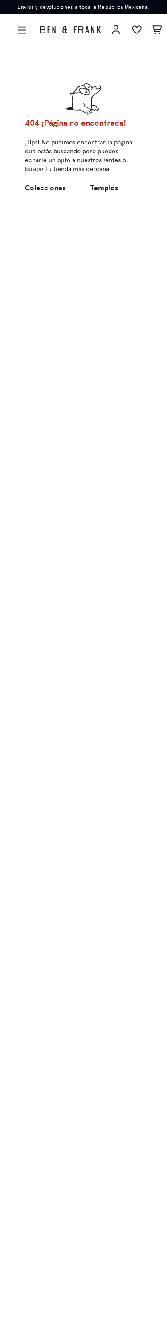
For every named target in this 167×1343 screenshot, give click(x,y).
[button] (23, 30)
